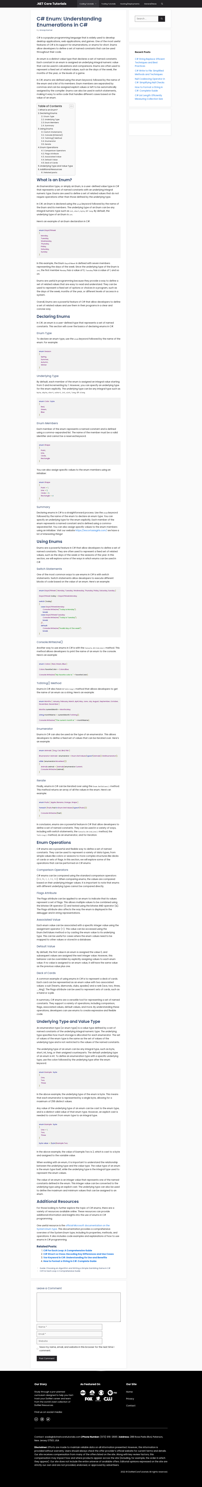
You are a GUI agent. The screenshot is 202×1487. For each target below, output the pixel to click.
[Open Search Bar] (162, 4)
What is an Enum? (49, 109)
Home (129, 1391)
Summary (49, 125)
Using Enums (46, 128)
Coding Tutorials (86, 4)
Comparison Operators (55, 150)
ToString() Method (53, 138)
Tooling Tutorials (108, 4)
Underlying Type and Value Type (56, 166)
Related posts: (51, 172)
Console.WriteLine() (54, 135)
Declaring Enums (48, 113)
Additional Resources (51, 169)
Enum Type (49, 116)
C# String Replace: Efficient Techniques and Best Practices (150, 62)
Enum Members (52, 122)
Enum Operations (49, 147)
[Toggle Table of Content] (70, 106)
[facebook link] (42, 1419)
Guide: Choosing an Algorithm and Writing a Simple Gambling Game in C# (75, 1268)
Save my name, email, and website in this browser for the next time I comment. (76, 1348)
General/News (150, 4)
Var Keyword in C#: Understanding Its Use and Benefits (75, 1257)
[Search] (161, 19)
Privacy (130, 1398)
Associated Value (53, 156)
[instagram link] (36, 1419)
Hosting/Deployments (129, 4)
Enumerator (50, 141)
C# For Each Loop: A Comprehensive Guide (67, 1250)
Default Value (51, 160)
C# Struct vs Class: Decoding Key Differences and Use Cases (78, 1254)
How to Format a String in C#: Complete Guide (70, 1261)
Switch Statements (53, 132)
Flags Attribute (52, 153)
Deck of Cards (51, 163)
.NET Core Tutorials (51, 4)
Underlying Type (52, 119)
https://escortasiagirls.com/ (91, 530)
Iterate (48, 144)
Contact (130, 1405)
